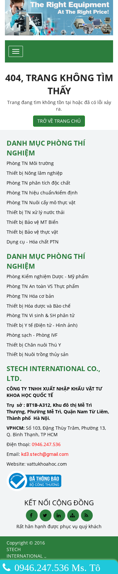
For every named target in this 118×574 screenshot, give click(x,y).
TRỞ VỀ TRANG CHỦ (59, 121)
